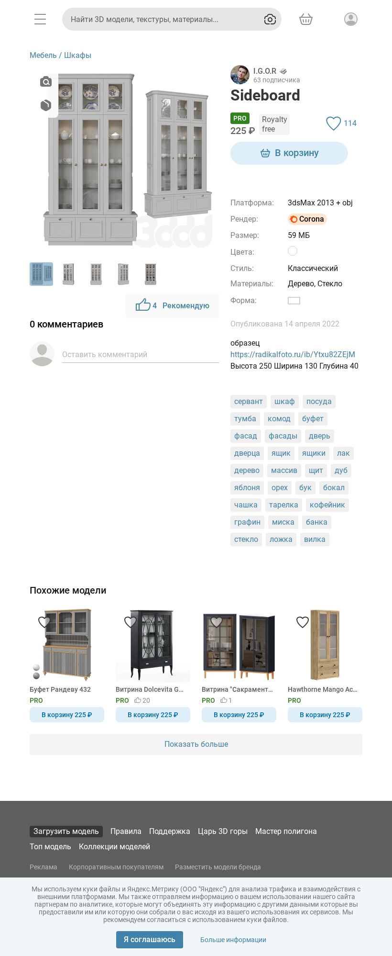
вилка (315, 539)
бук (305, 487)
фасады (283, 435)
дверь (319, 435)
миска (283, 522)
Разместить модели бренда (218, 867)
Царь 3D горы (223, 831)
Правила (126, 831)
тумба (245, 418)
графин (247, 522)
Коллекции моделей (114, 846)
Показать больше (196, 744)
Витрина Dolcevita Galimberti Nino (151, 689)
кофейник (327, 504)
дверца (247, 453)
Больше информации (233, 940)
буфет (313, 418)
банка (316, 522)
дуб (341, 470)
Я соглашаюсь (149, 939)
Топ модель (50, 846)
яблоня (247, 487)
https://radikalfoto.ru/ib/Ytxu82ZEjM (292, 354)
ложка (281, 539)
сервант (248, 401)
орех (280, 487)
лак (343, 453)
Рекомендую (180, 305)
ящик (281, 453)
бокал (334, 487)
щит (316, 470)
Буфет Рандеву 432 (60, 689)
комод (279, 418)
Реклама (43, 867)
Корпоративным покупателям (116, 867)
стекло (246, 539)
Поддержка (169, 831)
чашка (246, 504)
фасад (245, 435)
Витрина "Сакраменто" (237, 689)
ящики (314, 453)
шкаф (284, 401)
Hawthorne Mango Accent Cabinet (323, 689)
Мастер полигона (286, 831)
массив (284, 470)
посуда (319, 401)
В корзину (297, 152)
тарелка (283, 504)
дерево (247, 470)
